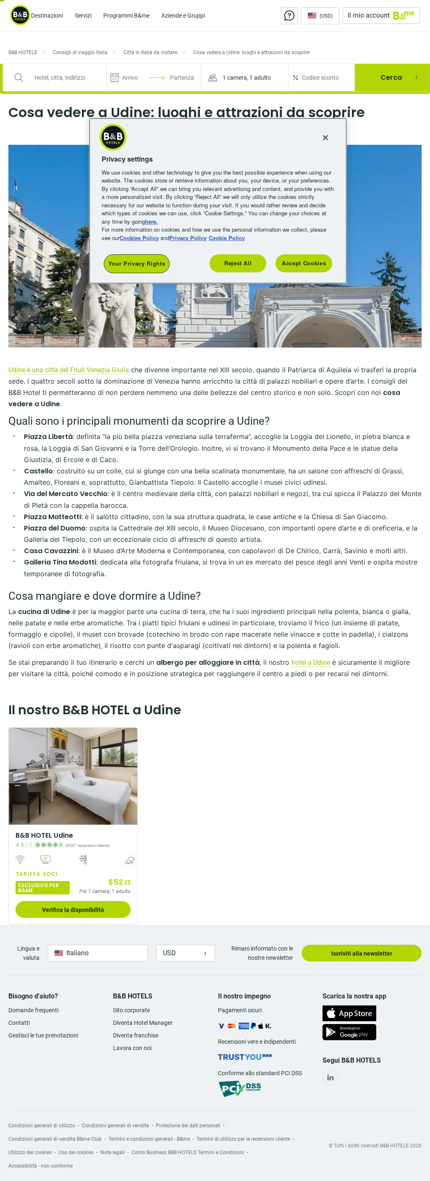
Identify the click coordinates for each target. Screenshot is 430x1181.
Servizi (83, 15)
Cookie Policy (227, 238)
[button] (244, 77)
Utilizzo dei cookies (30, 1152)
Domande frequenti (33, 1010)
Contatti (19, 1022)
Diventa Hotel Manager (143, 1022)
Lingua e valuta (28, 953)
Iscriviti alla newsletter (361, 953)
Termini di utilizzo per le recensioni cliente (243, 1139)
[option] (73, 826)
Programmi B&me (126, 15)
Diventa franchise (135, 1035)
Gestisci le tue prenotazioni (43, 1035)
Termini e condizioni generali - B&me (149, 1139)
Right (128, 776)
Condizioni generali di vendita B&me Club (55, 1139)
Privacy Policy (188, 238)
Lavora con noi (132, 1048)
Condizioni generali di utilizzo (41, 1126)
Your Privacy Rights (136, 263)
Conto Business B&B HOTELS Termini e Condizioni (187, 1152)
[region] (218, 200)
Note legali (112, 1152)
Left (17, 776)
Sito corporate (131, 1010)
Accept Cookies (304, 263)
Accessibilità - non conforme (40, 1166)
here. (151, 221)
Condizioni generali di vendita (115, 1126)
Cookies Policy (139, 238)
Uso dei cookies (76, 1152)
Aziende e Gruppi (183, 15)
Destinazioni (47, 15)
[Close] (325, 137)
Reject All (238, 263)
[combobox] (59, 77)
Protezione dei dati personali (188, 1126)
